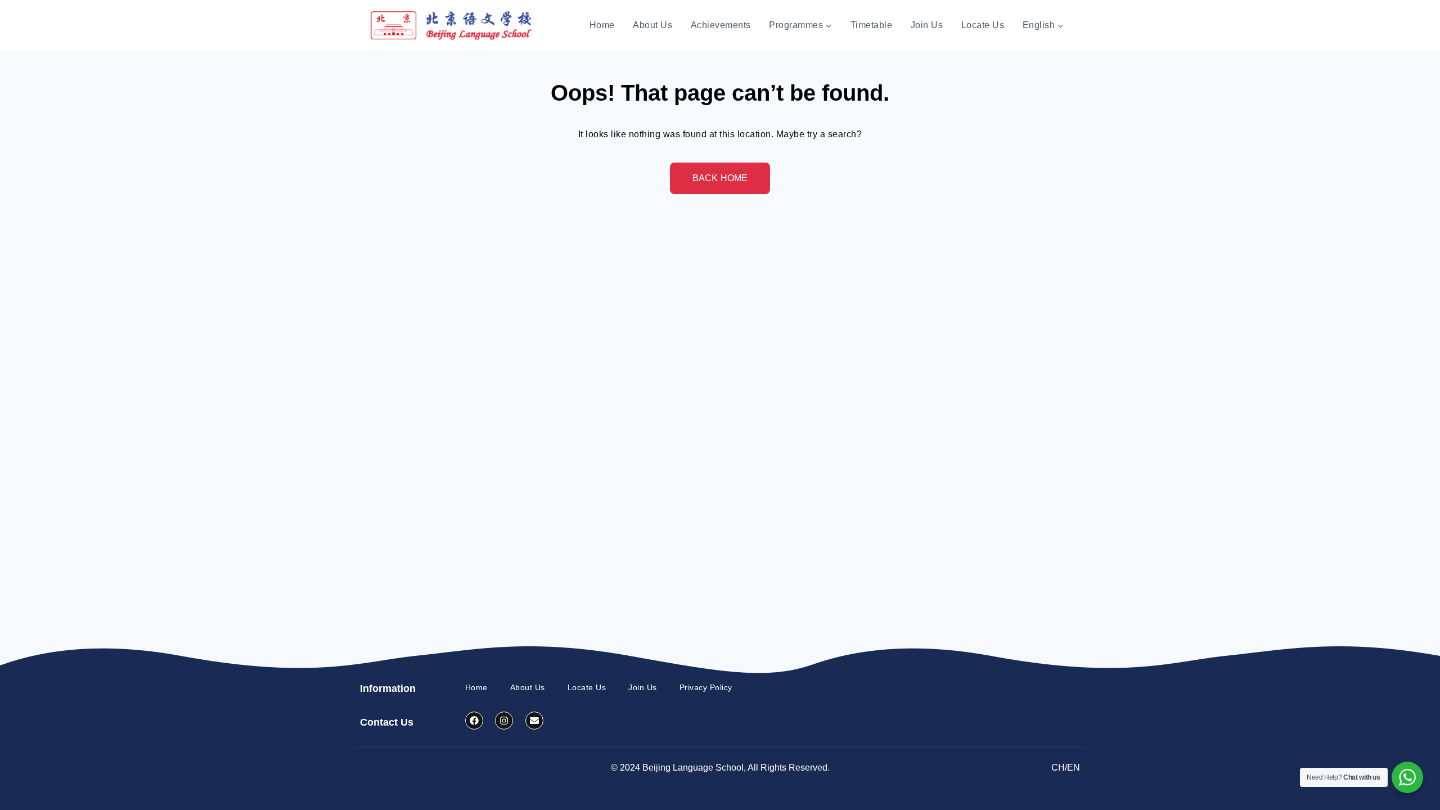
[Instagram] (504, 721)
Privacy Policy (706, 687)
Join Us (927, 25)
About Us (652, 25)
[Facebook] (474, 721)
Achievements (721, 25)
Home (602, 25)
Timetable (871, 25)
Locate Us (983, 25)
